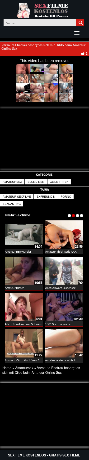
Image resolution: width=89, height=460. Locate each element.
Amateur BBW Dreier (18, 251)
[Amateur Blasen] (24, 271)
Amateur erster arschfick (60, 360)
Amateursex (12, 181)
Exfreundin (46, 196)
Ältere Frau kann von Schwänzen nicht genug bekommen (40, 324)
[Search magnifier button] (80, 22)
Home (6, 367)
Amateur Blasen (14, 288)
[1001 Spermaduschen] (64, 307)
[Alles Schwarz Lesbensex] (64, 271)
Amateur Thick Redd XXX (61, 251)
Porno (66, 196)
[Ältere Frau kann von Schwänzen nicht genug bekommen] (24, 307)
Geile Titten (59, 181)
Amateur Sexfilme (17, 196)
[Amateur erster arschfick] (64, 343)
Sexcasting (12, 203)
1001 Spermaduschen (58, 324)
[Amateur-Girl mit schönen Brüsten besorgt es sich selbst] (24, 343)
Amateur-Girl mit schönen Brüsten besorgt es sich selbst (39, 360)
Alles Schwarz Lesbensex (60, 288)
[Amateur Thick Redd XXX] (64, 234)
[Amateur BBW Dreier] (24, 234)
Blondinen (36, 181)
